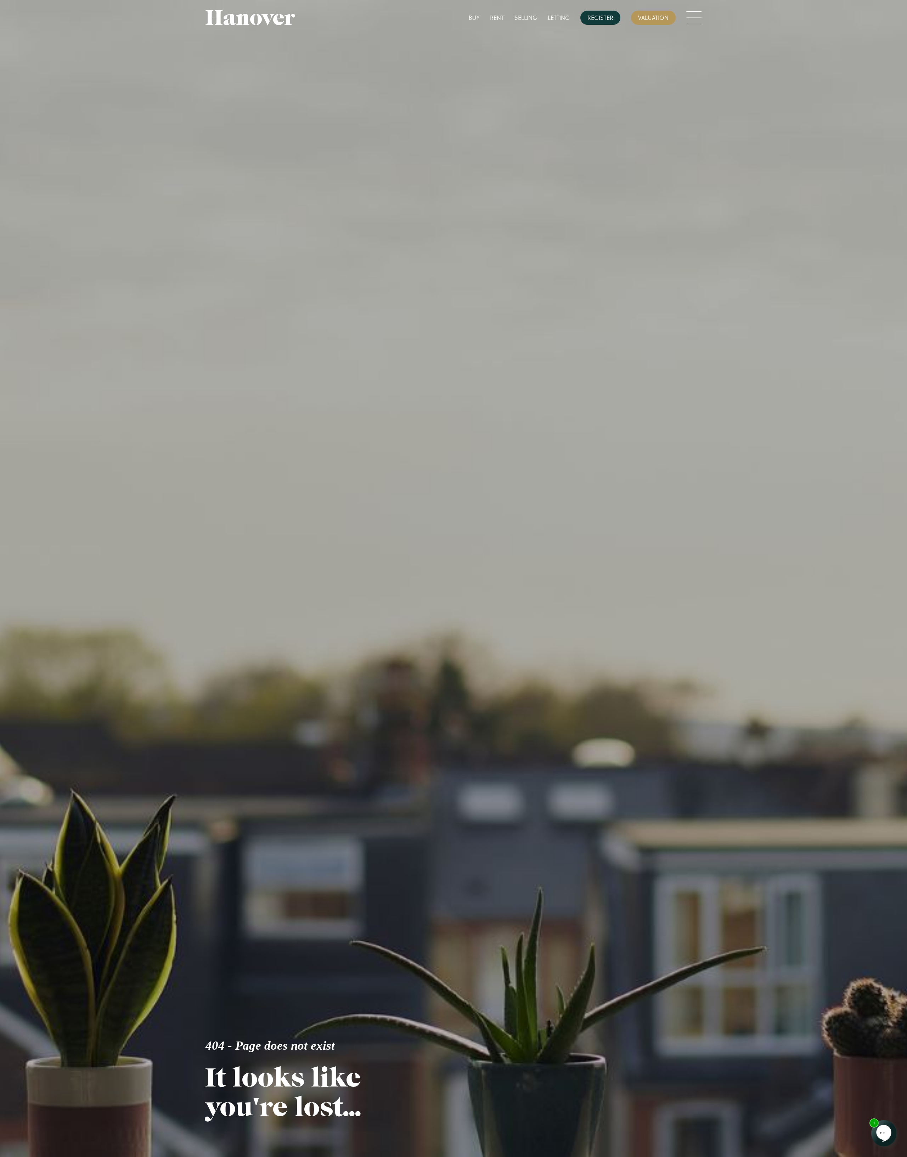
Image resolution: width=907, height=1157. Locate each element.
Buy (474, 18)
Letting (559, 18)
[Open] (694, 17)
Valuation (653, 18)
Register (600, 18)
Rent (497, 18)
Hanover (250, 17)
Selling (525, 18)
